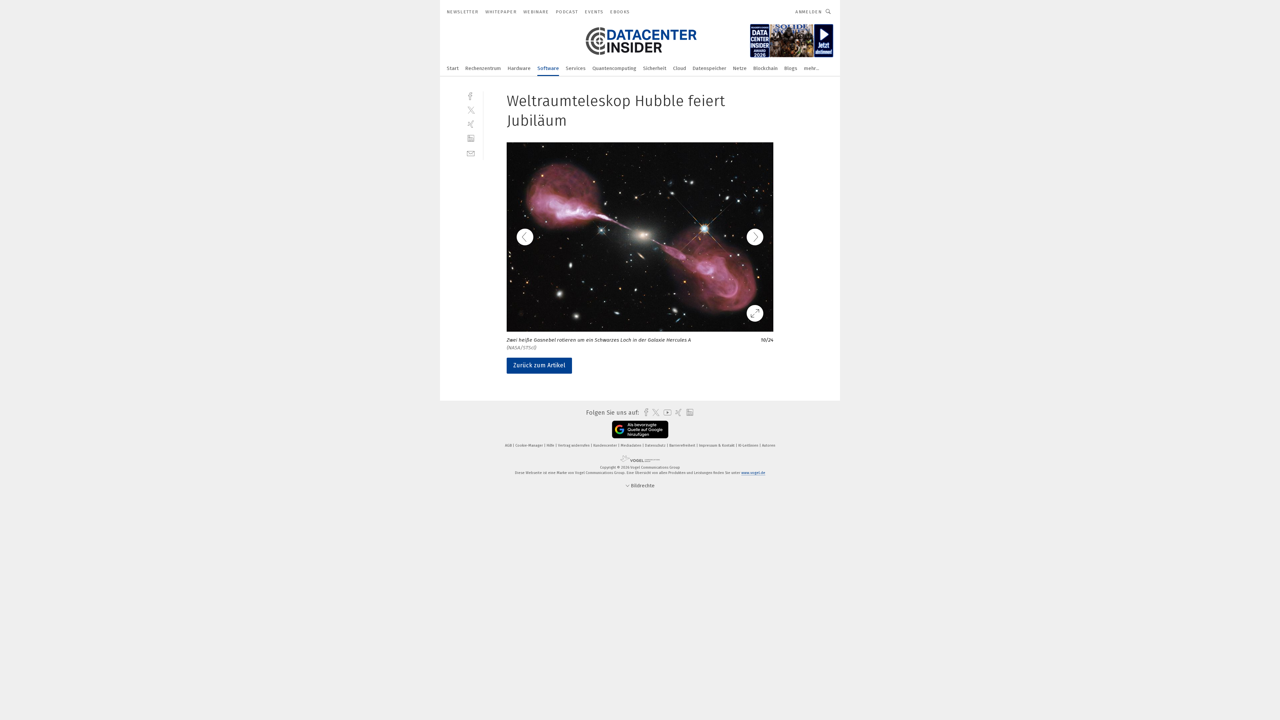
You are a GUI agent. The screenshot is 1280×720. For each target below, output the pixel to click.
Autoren (768, 445)
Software (548, 68)
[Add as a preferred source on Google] (640, 429)
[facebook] (471, 95)
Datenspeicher (709, 68)
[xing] (471, 124)
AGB (509, 445)
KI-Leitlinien (748, 445)
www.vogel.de (753, 473)
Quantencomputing (614, 68)
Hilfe (551, 445)
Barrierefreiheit (682, 445)
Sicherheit (654, 68)
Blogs (790, 68)
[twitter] (471, 110)
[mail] (471, 153)
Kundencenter (605, 445)
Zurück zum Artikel (539, 365)
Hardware (519, 68)
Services (576, 68)
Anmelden (808, 12)
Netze (740, 68)
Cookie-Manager (529, 445)
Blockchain (765, 68)
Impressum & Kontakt (717, 445)
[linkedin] (471, 138)
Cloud (679, 68)
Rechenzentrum (483, 68)
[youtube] (665, 412)
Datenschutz (656, 445)
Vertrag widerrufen (574, 445)
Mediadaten (631, 445)
